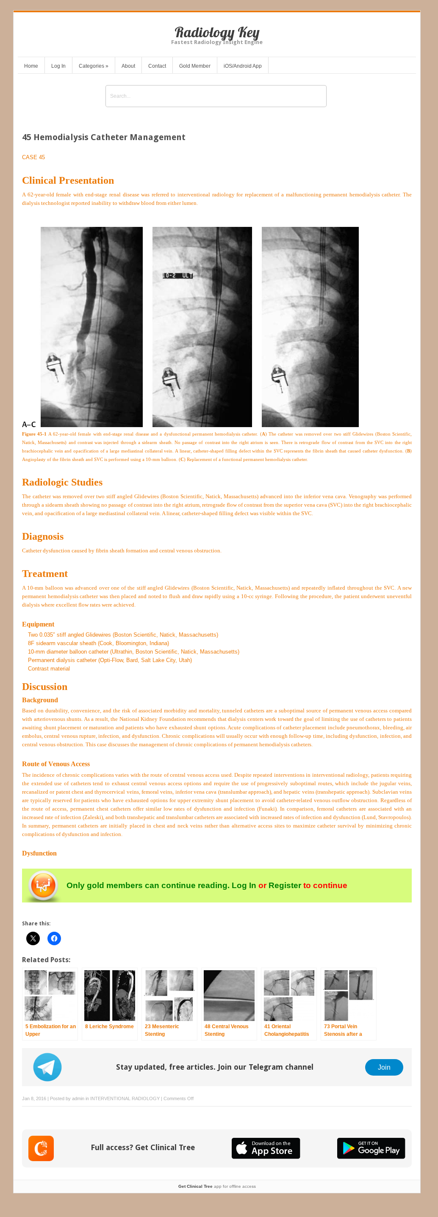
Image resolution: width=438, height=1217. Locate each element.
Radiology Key (217, 32)
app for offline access (217, 1186)
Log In (58, 66)
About (128, 66)
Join (384, 1067)
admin (78, 1098)
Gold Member (195, 66)
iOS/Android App (243, 66)
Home (31, 66)
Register (285, 885)
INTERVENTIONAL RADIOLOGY (125, 1098)
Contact (157, 66)
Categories (93, 66)
